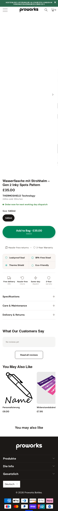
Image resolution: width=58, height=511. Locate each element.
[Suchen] (46, 10)
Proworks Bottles (33, 492)
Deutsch (10, 484)
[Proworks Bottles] (29, 10)
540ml (8, 218)
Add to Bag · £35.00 (29, 232)
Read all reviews (29, 354)
